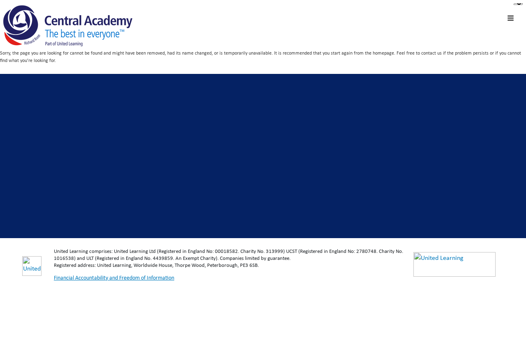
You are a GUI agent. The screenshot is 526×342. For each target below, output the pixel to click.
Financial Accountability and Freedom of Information (114, 277)
